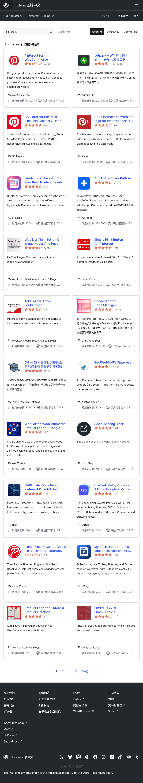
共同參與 (113, 693)
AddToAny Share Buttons (113, 178)
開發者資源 (80, 705)
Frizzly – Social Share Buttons (105, 610)
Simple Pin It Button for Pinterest (108, 241)
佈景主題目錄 (46, 699)
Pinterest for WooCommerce (36, 57)
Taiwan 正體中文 (22, 757)
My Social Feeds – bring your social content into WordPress (111, 549)
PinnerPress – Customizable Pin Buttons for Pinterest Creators (45, 549)
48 (75, 671)
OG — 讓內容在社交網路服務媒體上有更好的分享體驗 (43, 364)
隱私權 (7, 711)
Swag (113, 711)
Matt (8, 729)
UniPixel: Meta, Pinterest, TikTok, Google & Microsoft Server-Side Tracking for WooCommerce (114, 487)
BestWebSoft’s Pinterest (112, 362)
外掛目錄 (44, 705)
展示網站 (44, 693)
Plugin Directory (12, 15)
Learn (76, 693)
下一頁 (84, 671)
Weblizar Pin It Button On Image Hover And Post (43, 241)
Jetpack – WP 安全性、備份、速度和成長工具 (111, 57)
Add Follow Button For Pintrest (38, 303)
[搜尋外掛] (50, 31)
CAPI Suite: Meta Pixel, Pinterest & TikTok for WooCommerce (41, 487)
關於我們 (9, 693)
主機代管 (9, 705)
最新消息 (9, 699)
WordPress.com (15, 723)
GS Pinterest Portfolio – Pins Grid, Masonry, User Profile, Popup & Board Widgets (43, 119)
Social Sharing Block (109, 424)
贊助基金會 (117, 705)
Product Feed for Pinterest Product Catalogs (44, 610)
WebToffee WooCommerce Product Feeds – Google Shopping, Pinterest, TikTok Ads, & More (45, 426)
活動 (111, 699)
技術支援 (78, 699)
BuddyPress (12, 741)
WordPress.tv (83, 711)
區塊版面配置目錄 (49, 711)
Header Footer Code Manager (105, 303)
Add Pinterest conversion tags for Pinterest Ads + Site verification (113, 119)
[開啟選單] (137, 5)
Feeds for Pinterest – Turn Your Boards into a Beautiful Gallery (45, 180)
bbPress (10, 735)
